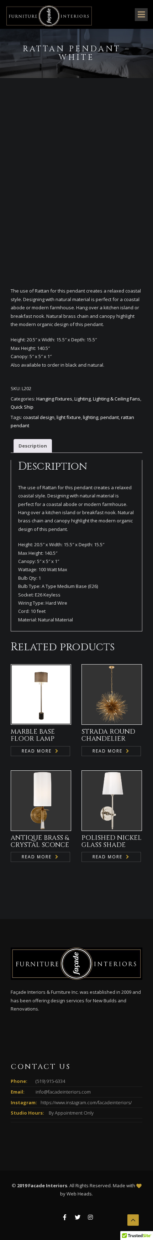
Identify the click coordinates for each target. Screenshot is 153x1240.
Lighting (82, 399)
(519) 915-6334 (50, 1081)
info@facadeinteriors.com (63, 1092)
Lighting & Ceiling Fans (116, 399)
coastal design (38, 417)
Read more (37, 751)
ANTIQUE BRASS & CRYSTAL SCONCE (40, 841)
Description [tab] (33, 446)
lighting (90, 417)
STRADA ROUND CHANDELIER (108, 735)
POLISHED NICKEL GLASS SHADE (111, 841)
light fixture (69, 417)
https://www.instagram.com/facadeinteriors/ (86, 1102)
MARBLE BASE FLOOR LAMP (33, 735)
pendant (109, 417)
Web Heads (79, 1193)
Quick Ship (22, 407)
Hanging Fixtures (54, 399)
